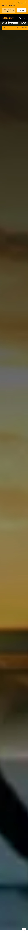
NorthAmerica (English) (7, 10)
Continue (21, 10)
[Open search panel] (20, 18)
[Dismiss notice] (26, 2)
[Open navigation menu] (24, 18)
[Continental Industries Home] (7, 18)
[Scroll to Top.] (24, 930)
